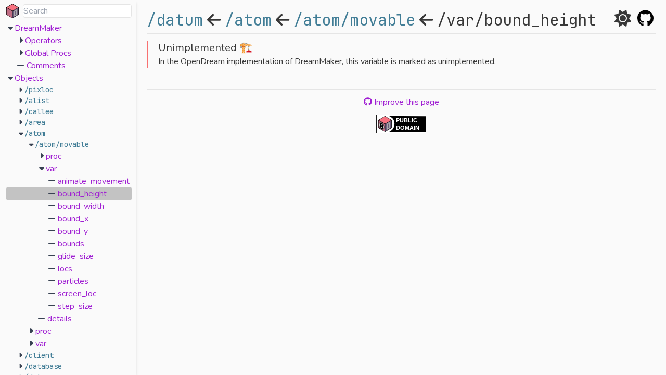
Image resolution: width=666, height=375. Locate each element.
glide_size (76, 256)
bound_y (73, 231)
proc (53, 156)
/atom (34, 133)
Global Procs (48, 53)
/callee (39, 111)
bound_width (81, 206)
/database (43, 366)
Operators (43, 40)
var (51, 168)
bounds (71, 243)
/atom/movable (62, 144)
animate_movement (94, 181)
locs (65, 268)
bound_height (82, 193)
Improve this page (405, 102)
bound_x (73, 218)
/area (34, 122)
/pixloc (39, 89)
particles (73, 281)
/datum (175, 19)
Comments (46, 65)
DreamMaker (38, 28)
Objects (29, 78)
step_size (75, 306)
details (59, 318)
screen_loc (77, 293)
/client (39, 355)
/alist (36, 100)
